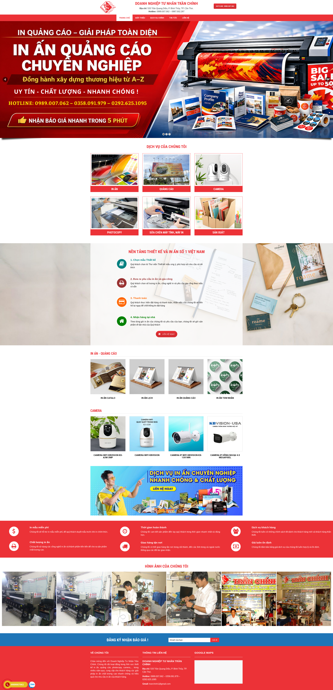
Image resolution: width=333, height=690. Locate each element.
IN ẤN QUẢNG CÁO (186, 398)
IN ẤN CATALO (108, 398)
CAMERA (218, 189)
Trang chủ (124, 17)
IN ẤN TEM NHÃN (225, 398)
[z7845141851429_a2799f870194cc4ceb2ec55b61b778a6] (194, 599)
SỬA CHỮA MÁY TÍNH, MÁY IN (166, 232)
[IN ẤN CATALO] (108, 376)
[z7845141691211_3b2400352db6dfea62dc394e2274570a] (249, 599)
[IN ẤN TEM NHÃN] (225, 376)
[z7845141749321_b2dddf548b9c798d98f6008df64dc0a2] (29, 599)
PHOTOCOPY (114, 232)
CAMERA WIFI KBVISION (147, 455)
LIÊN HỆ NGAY (168, 334)
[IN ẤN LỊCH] (147, 376)
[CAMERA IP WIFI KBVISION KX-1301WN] (186, 433)
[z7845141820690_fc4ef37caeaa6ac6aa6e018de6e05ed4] (139, 599)
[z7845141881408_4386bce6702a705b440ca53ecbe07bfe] (304, 599)
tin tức (173, 17)
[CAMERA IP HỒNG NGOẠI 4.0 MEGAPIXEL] (225, 433)
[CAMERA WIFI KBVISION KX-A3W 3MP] (108, 433)
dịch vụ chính (157, 17)
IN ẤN (114, 189)
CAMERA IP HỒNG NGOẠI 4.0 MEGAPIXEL (225, 456)
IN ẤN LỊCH (147, 398)
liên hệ (185, 17)
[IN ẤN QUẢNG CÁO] (186, 376)
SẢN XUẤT (219, 232)
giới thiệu (140, 17)
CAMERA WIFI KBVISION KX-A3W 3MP (108, 456)
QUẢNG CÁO (166, 189)
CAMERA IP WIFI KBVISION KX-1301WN (186, 456)
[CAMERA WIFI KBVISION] (147, 433)
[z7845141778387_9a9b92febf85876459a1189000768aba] (84, 599)
